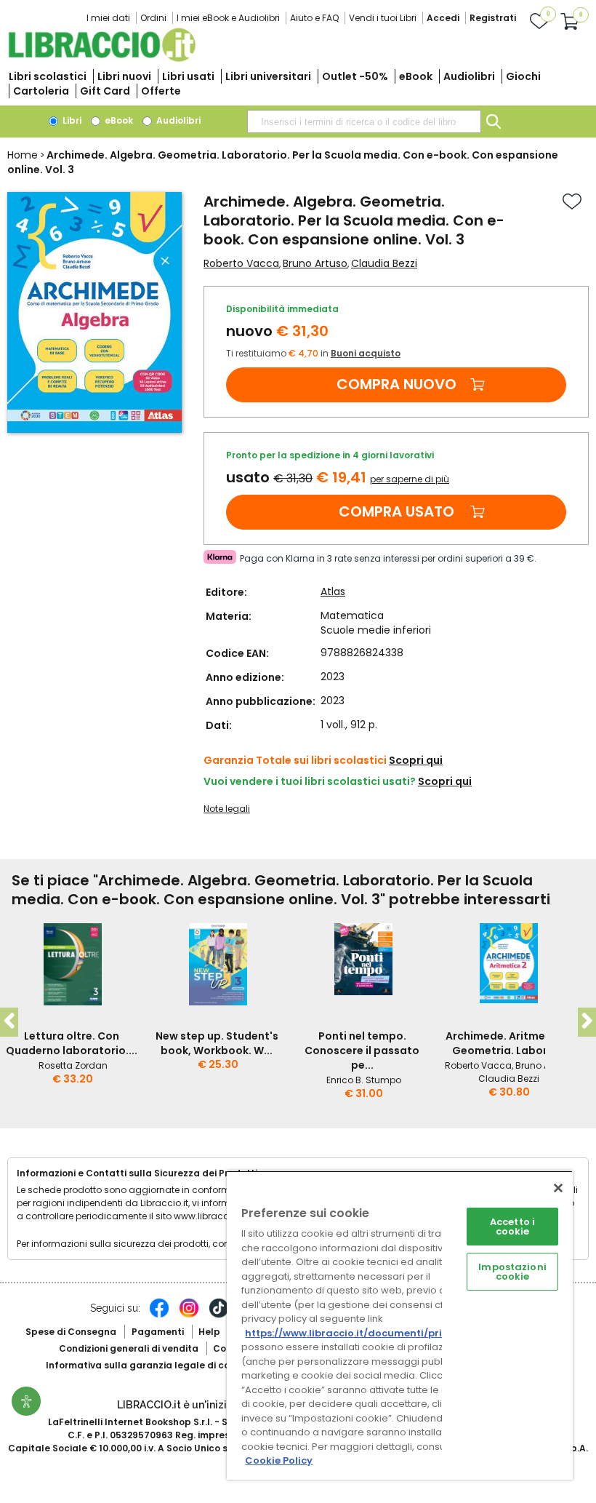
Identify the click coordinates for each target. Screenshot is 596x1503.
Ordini (153, 18)
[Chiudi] (558, 1188)
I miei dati (108, 18)
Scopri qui (416, 760)
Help (209, 1331)
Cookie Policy (279, 1460)
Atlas (333, 591)
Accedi (443, 18)
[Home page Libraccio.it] (101, 58)
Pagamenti (158, 1331)
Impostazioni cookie (512, 1271)
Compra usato (396, 511)
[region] (400, 1325)
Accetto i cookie (512, 1226)
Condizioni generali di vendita (128, 1348)
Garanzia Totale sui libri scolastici (295, 760)
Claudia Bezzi (384, 263)
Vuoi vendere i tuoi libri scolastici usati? (310, 781)
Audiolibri (469, 76)
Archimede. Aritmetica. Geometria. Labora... (508, 1043)
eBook (415, 76)
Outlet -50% (355, 76)
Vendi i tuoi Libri (382, 18)
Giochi (523, 76)
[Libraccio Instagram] (189, 1315)
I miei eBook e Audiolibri (228, 18)
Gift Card (105, 91)
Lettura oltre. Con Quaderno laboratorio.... (71, 1043)
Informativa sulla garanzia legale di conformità (158, 1365)
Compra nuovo (396, 384)
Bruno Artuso (315, 263)
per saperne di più (409, 479)
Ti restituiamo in (313, 353)
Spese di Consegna (70, 1331)
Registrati (493, 18)
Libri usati (188, 76)
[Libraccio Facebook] (159, 1315)
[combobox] (364, 121)
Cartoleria (41, 91)
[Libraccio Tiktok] (219, 1315)
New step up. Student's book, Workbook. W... (217, 1043)
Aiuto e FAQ (314, 18)
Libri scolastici (47, 76)
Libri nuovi (124, 76)
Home (22, 155)
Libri (70, 120)
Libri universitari (268, 76)
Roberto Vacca (241, 263)
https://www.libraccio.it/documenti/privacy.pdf (366, 1333)
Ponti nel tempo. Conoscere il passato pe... (362, 1050)
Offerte (161, 91)
